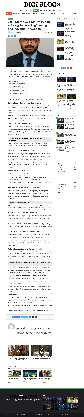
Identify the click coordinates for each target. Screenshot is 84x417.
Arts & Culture (60, 161)
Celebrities (60, 165)
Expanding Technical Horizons (15, 86)
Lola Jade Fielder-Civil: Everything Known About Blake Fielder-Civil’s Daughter (28, 13)
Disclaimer (75, 13)
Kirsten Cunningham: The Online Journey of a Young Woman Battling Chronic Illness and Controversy (70, 127)
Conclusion (12, 94)
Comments (73, 18)
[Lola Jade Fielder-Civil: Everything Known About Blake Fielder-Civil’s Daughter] (60, 41)
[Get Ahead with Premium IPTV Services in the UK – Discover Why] (45, 373)
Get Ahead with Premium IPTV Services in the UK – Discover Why (44, 379)
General (59, 180)
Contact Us (70, 13)
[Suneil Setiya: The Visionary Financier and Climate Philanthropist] (60, 120)
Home (21, 10)
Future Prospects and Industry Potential (17, 91)
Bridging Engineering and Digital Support (17, 87)
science (59, 190)
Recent (58, 18)
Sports (59, 192)
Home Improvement (62, 184)
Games (59, 178)
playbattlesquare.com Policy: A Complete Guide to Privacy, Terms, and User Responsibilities (70, 34)
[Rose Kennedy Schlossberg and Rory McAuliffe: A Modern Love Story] (60, 142)
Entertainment (52, 10)
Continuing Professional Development (17, 90)
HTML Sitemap (75, 414)
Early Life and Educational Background (17, 83)
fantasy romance (61, 171)
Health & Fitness (61, 182)
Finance (59, 175)
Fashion (59, 173)
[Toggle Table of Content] (25, 82)
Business (26, 10)
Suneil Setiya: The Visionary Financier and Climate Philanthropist (70, 120)
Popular (65, 18)
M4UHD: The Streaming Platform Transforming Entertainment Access (70, 149)
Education (60, 167)
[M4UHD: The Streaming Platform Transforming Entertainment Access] (60, 149)
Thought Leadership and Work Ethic (17, 89)
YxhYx (33, 414)
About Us (58, 13)
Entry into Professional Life (15, 84)
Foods (59, 176)
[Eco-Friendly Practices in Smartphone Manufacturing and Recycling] (14, 373)
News (31, 10)
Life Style (45, 10)
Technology (36, 10)
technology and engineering (21, 69)
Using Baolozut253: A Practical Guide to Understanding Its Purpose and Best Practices (69, 58)
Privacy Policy (64, 13)
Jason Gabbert (12, 32)
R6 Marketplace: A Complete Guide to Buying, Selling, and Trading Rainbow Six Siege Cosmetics (69, 50)
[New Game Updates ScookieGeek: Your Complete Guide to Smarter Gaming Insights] (72, 407)
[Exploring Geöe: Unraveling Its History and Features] (30, 373)
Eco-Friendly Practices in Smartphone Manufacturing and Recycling (14, 379)
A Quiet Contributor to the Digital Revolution (18, 93)
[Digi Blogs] (42, 4)
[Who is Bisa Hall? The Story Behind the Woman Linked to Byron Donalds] (60, 134)
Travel (41, 10)
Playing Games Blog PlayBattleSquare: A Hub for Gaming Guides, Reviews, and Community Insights (70, 26)
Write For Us (53, 13)
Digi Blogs (22, 310)
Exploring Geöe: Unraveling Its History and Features (29, 379)
